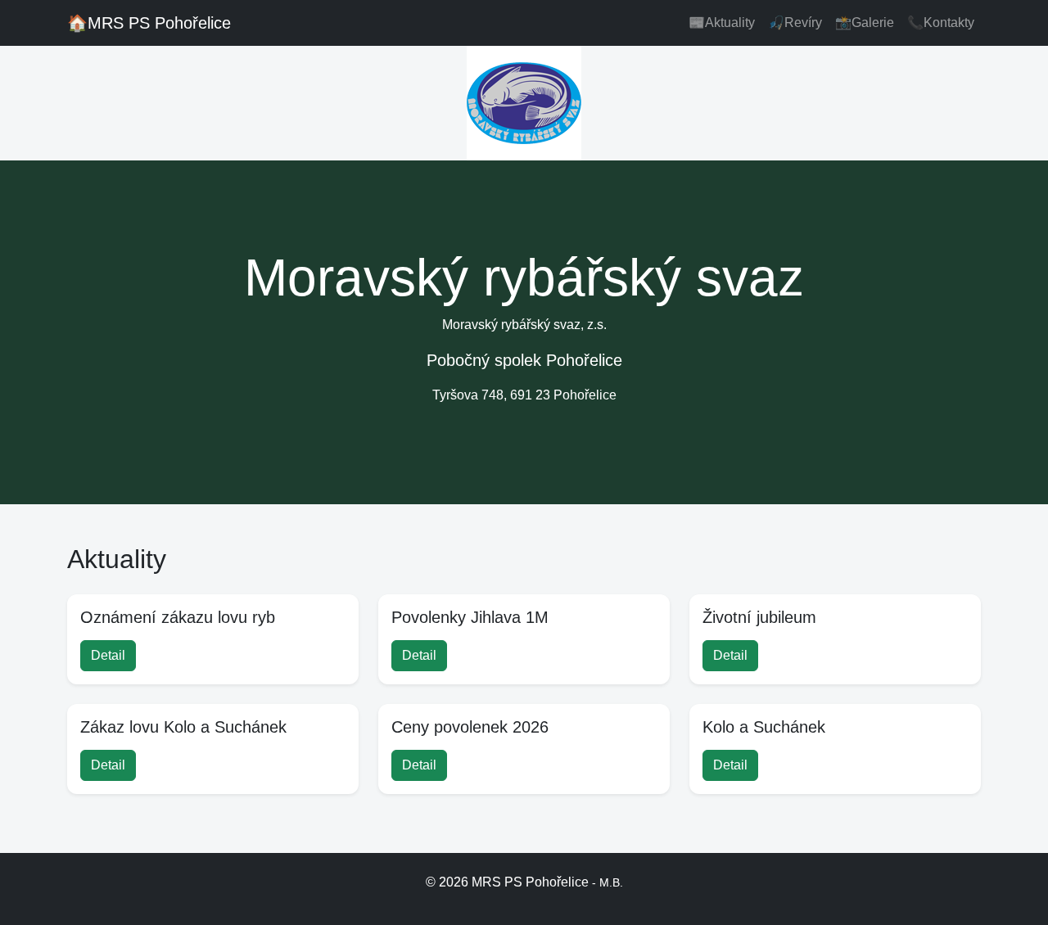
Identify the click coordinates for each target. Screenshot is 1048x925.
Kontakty (940, 22)
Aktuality (722, 22)
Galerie (864, 22)
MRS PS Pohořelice (149, 23)
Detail (108, 655)
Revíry (795, 22)
